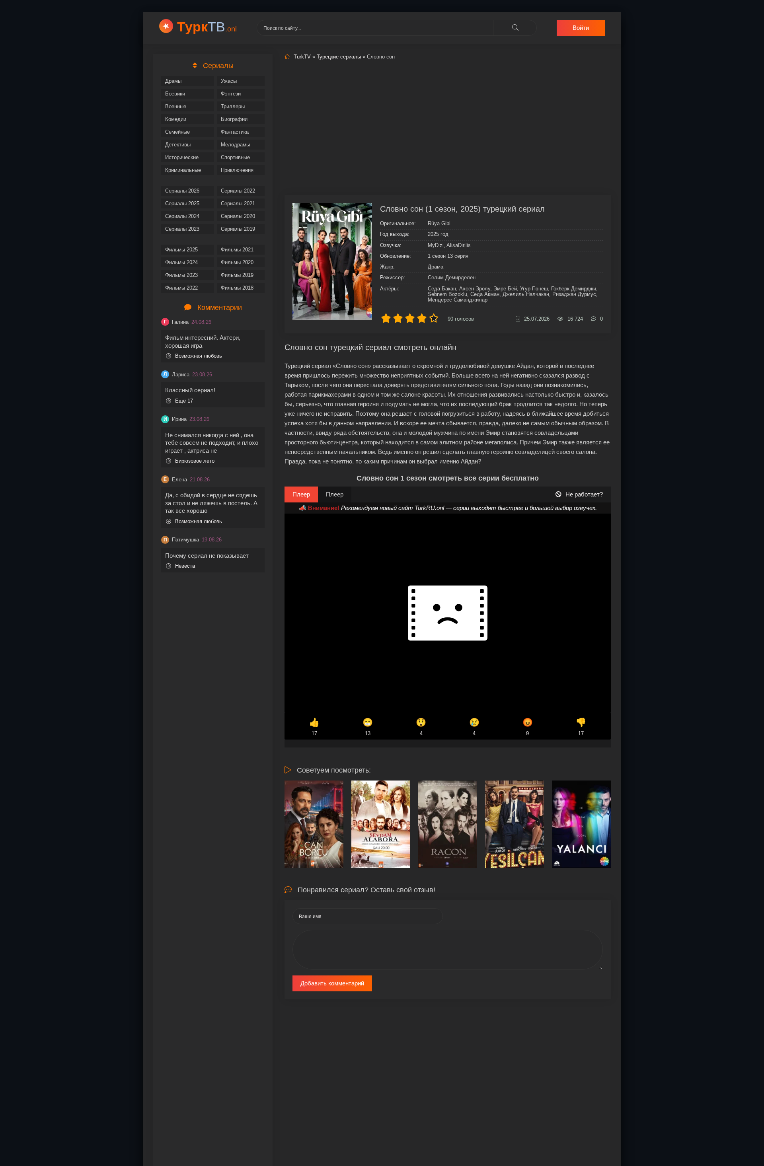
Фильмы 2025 (181, 250)
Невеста (185, 565)
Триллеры (233, 106)
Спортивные (235, 157)
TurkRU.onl (429, 507)
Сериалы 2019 (238, 229)
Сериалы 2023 (182, 229)
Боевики (175, 94)
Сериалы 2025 (182, 203)
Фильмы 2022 (181, 288)
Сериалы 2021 (238, 203)
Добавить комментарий (332, 983)
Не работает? (584, 494)
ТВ (207, 26)
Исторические (182, 157)
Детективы (178, 145)
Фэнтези (231, 94)
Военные (175, 106)
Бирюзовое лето (194, 460)
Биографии (234, 119)
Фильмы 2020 (237, 262)
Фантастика (235, 132)
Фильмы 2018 (237, 288)
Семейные (177, 132)
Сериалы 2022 (238, 191)
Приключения (237, 170)
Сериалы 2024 (182, 216)
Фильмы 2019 (237, 275)
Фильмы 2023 (181, 275)
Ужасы (229, 81)
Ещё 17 (184, 400)
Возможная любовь (198, 355)
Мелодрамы (235, 145)
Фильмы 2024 (181, 262)
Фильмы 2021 (237, 250)
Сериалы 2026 (182, 191)
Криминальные (183, 170)
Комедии (175, 119)
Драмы (173, 81)
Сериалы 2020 (238, 216)
